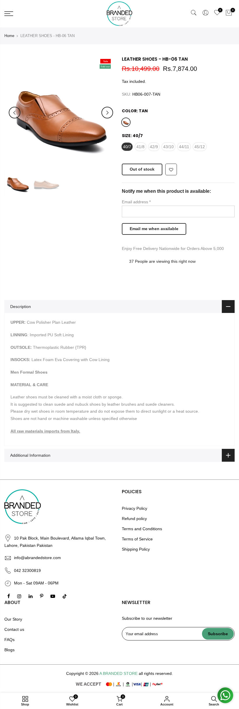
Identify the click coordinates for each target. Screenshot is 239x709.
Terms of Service (137, 539)
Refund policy (134, 518)
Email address (136, 201)
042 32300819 (27, 570)
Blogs (9, 649)
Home (9, 36)
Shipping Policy (136, 549)
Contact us (14, 629)
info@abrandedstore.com (37, 557)
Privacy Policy (134, 508)
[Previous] (14, 112)
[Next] (107, 112)
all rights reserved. (156, 673)
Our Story (13, 619)
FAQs (9, 639)
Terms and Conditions (142, 528)
